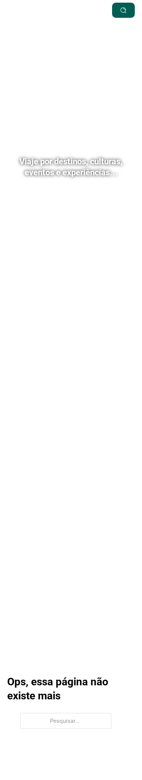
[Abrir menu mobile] (85, 10)
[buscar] (123, 10)
